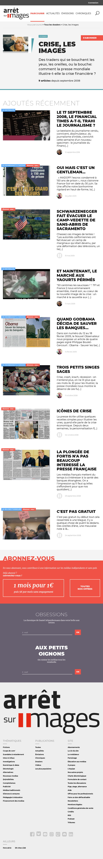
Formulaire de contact (77, 779)
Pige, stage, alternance (77, 787)
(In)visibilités (8, 779)
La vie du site (73, 751)
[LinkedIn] (71, 836)
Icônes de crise (74, 411)
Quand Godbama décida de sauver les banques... (77, 323)
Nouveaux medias (10, 776)
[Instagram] (51, 836)
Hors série (7, 848)
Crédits (71, 812)
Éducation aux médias (77, 762)
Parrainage (72, 758)
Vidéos (38, 765)
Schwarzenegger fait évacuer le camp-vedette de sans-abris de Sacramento (77, 220)
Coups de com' (9, 751)
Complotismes (9, 783)
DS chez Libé (20, 848)
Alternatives (8, 772)
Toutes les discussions (77, 783)
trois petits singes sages (78, 369)
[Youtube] (45, 836)
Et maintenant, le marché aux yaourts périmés (77, 275)
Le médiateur (73, 754)
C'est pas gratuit (76, 511)
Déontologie (8, 769)
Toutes (38, 747)
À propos (71, 765)
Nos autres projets (75, 772)
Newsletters (73, 801)
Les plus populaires (43, 769)
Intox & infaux (8, 758)
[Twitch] (58, 836)
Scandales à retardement (13, 754)
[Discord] (64, 836)
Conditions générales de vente (80, 808)
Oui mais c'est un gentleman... (76, 169)
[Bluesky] (38, 836)
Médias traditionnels (11, 790)
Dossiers (38, 762)
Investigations (9, 762)
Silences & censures (11, 794)
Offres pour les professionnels (80, 794)
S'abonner (90, 38)
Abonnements (74, 747)
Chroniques (83, 13)
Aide (70, 790)
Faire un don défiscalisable (79, 797)
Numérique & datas (11, 765)
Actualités (53, 13)
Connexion (93, 3)
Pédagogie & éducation (13, 797)
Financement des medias (13, 801)
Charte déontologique (77, 776)
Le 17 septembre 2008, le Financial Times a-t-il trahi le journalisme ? (77, 119)
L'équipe (71, 769)
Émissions (67, 13)
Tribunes (71, 822)
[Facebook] (32, 836)
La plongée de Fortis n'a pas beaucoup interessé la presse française (77, 460)
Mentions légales (75, 805)
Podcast (71, 819)
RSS (69, 815)
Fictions (6, 747)
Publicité (7, 787)
